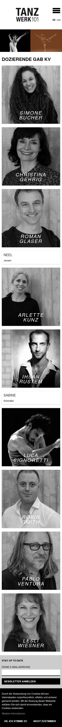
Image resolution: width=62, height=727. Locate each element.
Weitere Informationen (13, 713)
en (58, 19)
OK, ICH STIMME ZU (15, 721)
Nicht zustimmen (44, 721)
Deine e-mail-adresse (16, 667)
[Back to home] (27, 14)
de (54, 19)
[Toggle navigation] (56, 10)
